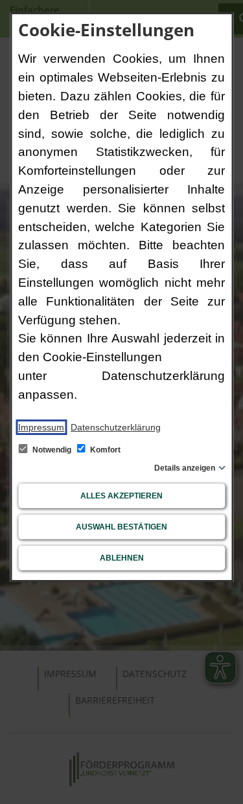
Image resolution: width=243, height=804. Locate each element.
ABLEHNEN (122, 558)
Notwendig (51, 449)
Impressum (41, 427)
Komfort (104, 449)
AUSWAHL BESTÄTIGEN (121, 526)
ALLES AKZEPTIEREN (121, 495)
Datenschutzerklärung (116, 427)
